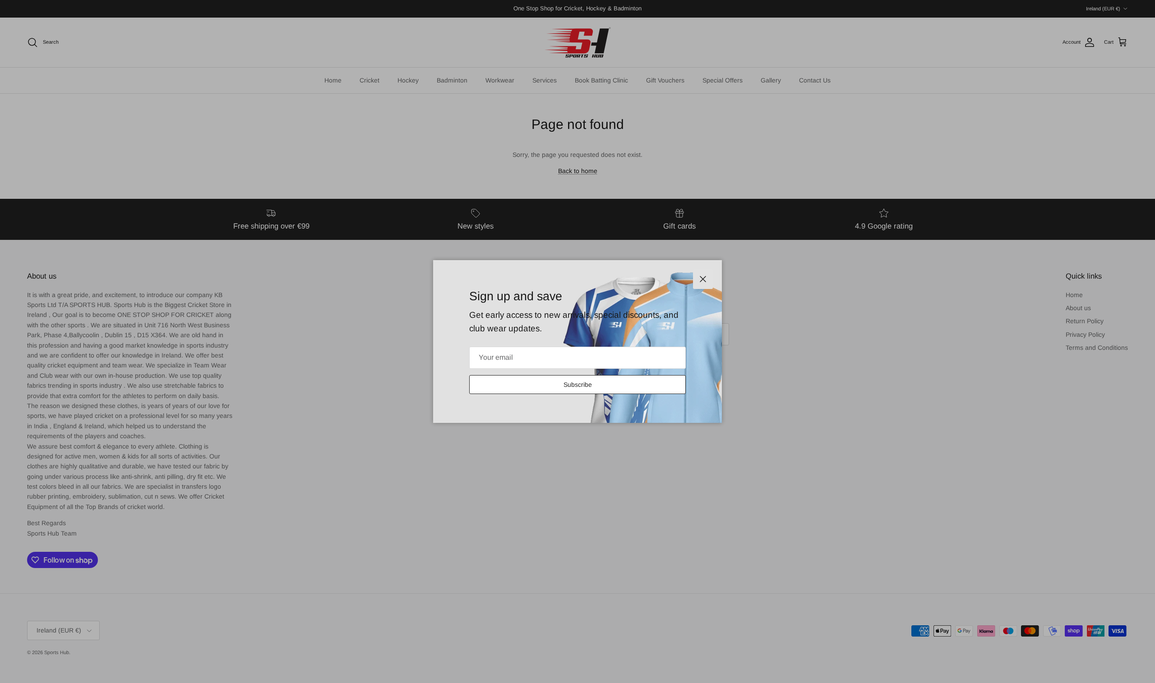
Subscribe (578, 384)
